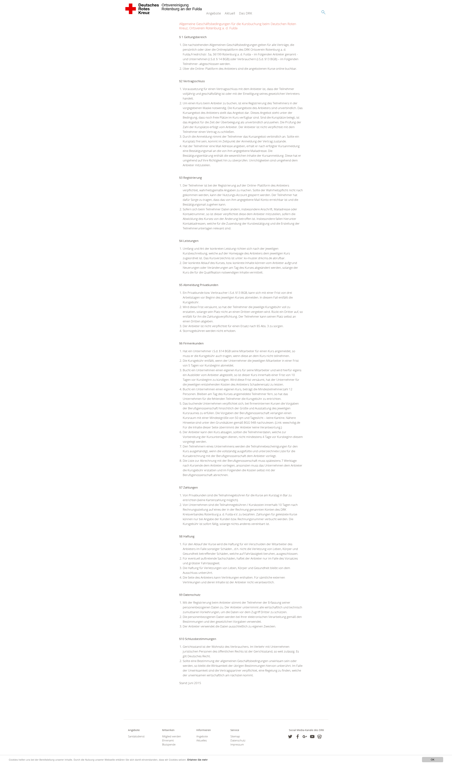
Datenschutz (237, 740)
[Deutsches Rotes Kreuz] (142, 9)
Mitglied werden (171, 736)
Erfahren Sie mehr (197, 759)
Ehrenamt (168, 740)
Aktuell (230, 13)
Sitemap (235, 736)
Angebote (213, 13)
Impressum (237, 744)
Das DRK (245, 13)
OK (432, 759)
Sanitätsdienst (136, 736)
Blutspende (169, 744)
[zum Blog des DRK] (319, 736)
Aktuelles (201, 740)
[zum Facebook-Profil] (290, 736)
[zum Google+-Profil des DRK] (305, 736)
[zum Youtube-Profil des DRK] (312, 736)
